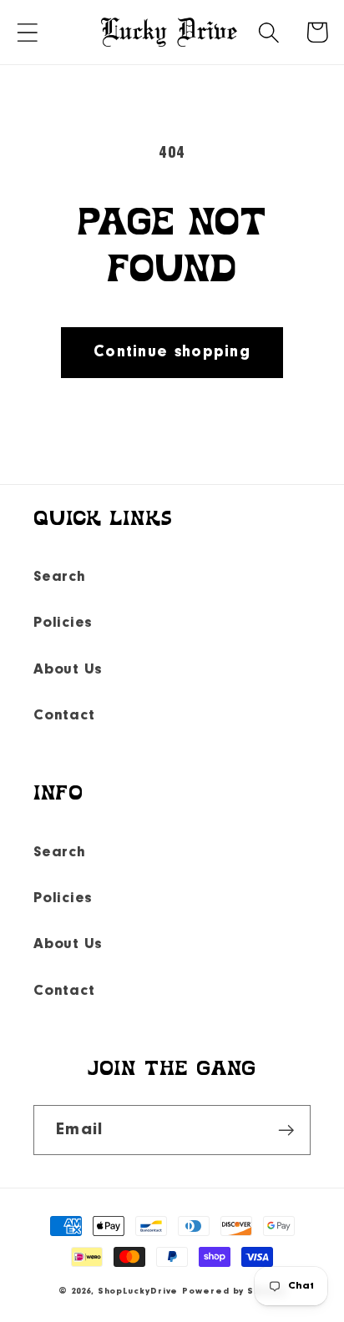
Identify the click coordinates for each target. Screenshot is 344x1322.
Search (59, 577)
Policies (63, 623)
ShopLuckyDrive (138, 1291)
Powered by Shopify (233, 1291)
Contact (63, 716)
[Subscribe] (286, 1130)
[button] (27, 32)
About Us (68, 670)
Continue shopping (172, 352)
